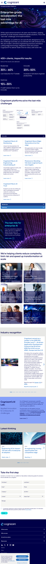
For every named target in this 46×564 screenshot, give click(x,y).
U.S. (40, 382)
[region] (15, 558)
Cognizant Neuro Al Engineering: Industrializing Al (10, 163)
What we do (4, 529)
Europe (36, 382)
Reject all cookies (22, 559)
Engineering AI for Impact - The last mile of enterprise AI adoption (11, 450)
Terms (2, 550)
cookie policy (12, 560)
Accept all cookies (22, 556)
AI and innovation (6, 537)
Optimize (4, 207)
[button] (1, 230)
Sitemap (3, 547)
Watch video (5, 457)
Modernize (5, 204)
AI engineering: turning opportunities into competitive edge (33, 450)
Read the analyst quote (30, 386)
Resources (4, 541)
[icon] (2, 2)
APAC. (25, 384)
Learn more (6, 155)
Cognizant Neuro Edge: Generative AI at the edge (33, 143)
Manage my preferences (22, 562)
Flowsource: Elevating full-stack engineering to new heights (33, 163)
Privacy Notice (4, 552)
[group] (23, 230)
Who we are (4, 533)
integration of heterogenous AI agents (30, 415)
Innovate (4, 136)
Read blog (27, 457)
